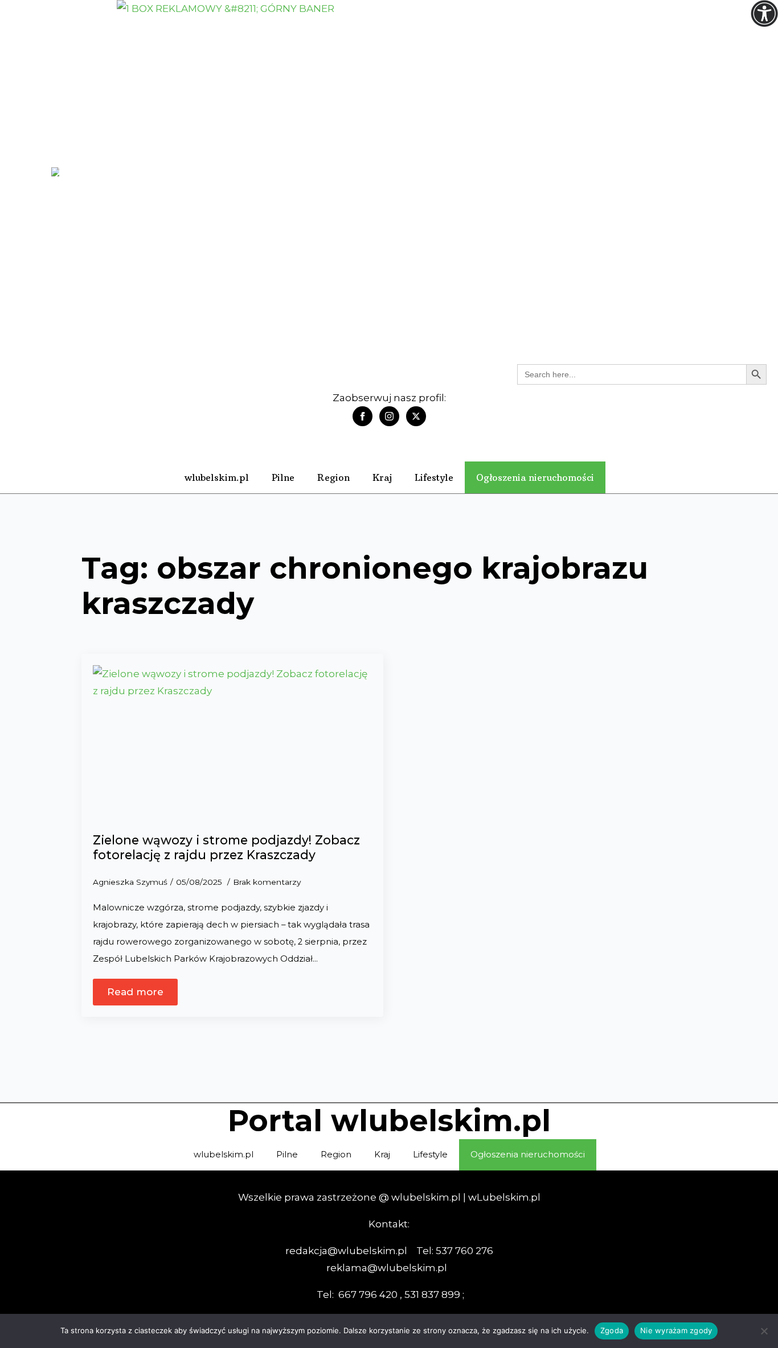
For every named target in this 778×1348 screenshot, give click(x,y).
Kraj (382, 477)
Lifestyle (434, 477)
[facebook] (362, 416)
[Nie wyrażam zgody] (763, 1331)
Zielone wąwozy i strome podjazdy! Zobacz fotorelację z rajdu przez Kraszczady (226, 847)
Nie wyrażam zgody (676, 1330)
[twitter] (416, 416)
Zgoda (611, 1330)
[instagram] (389, 416)
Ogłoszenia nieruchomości (535, 477)
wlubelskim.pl (217, 477)
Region (333, 477)
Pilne (283, 477)
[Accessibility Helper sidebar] (764, 13)
